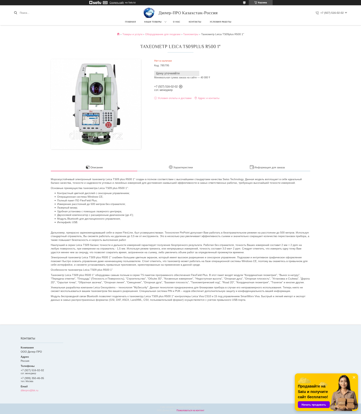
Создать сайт (117, 2)
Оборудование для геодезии (162, 34)
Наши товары (153, 22)
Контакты (195, 22)
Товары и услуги (132, 34)
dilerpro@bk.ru (29, 390)
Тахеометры (190, 34)
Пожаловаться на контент (190, 410)
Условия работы (220, 22)
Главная (130, 22)
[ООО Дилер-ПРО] (149, 12)
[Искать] (15, 12)
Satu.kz (197, 407)
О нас (176, 22)
